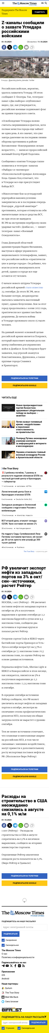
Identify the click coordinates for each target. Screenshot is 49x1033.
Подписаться (24, 525)
